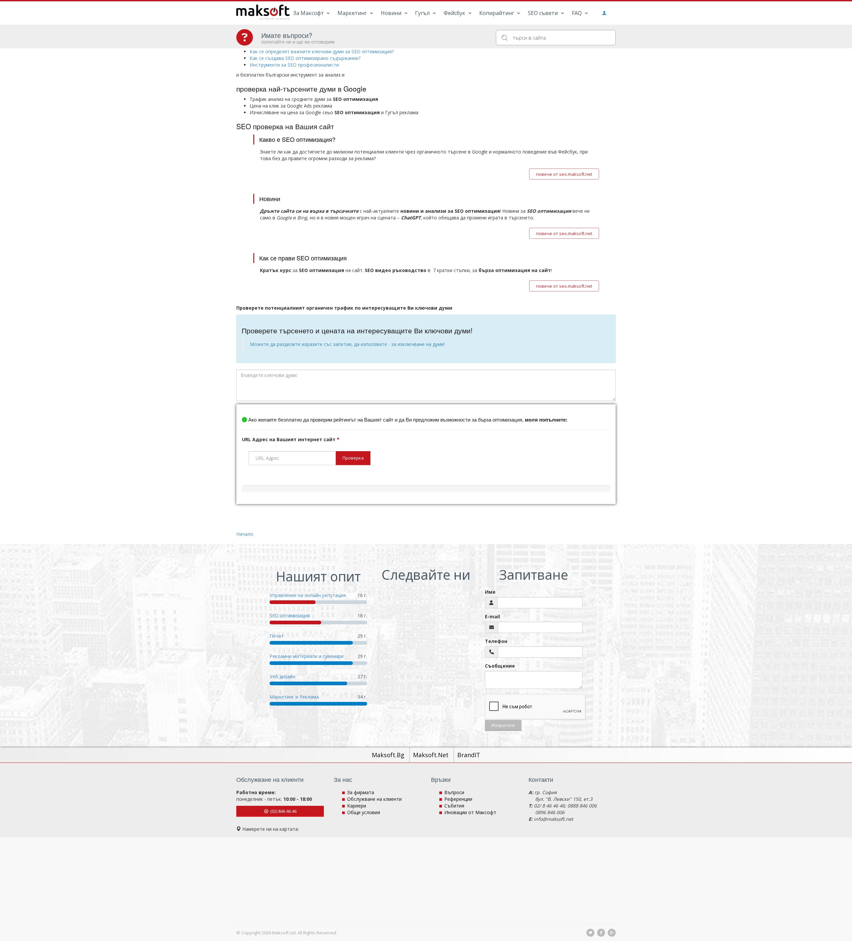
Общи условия (363, 812)
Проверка (353, 458)
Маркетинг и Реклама (294, 697)
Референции (458, 799)
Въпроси (454, 792)
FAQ (577, 13)
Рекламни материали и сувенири (306, 656)
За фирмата (360, 792)
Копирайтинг (497, 13)
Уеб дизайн (282, 676)
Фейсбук (455, 13)
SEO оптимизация (290, 615)
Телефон (496, 641)
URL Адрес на (290, 439)
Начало (244, 534)
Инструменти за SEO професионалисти (294, 65)
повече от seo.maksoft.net (564, 174)
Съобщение (500, 666)
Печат (277, 636)
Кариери (356, 805)
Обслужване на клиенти (374, 799)
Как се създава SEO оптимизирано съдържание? (305, 58)
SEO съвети (543, 13)
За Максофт (309, 13)
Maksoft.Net (431, 755)
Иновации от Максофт (470, 812)
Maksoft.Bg (389, 755)
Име (490, 592)
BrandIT (468, 755)
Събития (454, 805)
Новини (392, 13)
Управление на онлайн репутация (308, 595)
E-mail (492, 616)
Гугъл (423, 13)
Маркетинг (352, 13)
